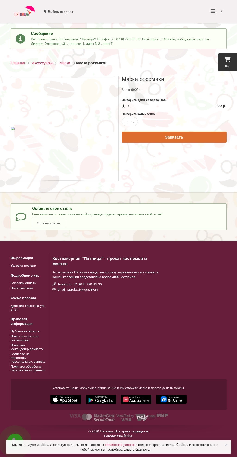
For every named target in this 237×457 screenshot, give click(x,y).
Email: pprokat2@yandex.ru (77, 289)
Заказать (174, 137)
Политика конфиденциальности (27, 347)
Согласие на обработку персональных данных (28, 357)
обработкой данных (120, 444)
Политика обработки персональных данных (28, 368)
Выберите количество (138, 114)
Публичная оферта (25, 331)
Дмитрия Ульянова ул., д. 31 (28, 307)
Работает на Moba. (118, 435)
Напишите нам (22, 287)
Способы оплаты (23, 283)
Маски (64, 63)
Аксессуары (42, 63)
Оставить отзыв (48, 222)
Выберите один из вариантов (144, 99)
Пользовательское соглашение (24, 338)
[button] (136, 404)
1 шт (131, 106)
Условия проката (23, 265)
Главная (18, 63)
